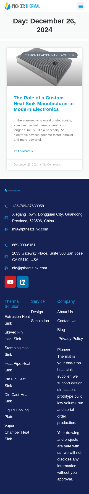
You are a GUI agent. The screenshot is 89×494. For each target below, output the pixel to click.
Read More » (23, 151)
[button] (80, 6)
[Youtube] (10, 282)
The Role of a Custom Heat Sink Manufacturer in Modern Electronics (44, 103)
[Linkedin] (23, 282)
